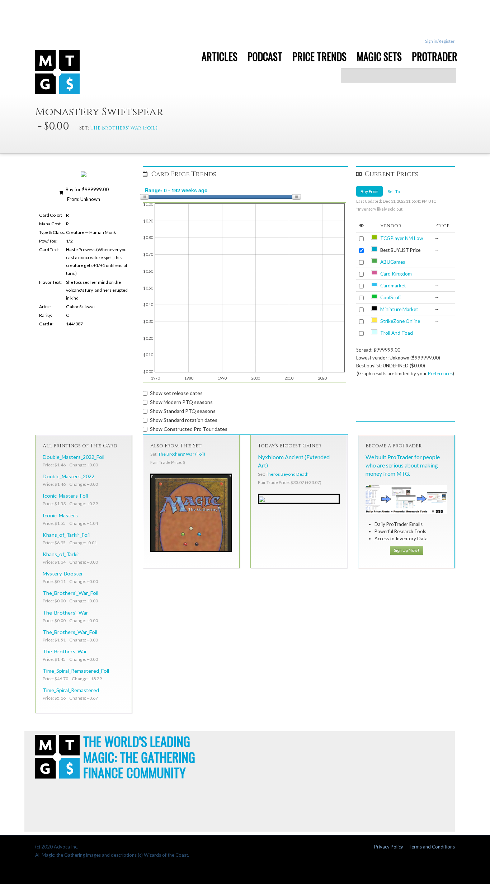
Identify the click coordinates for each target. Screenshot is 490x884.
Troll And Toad (396, 333)
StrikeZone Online (400, 321)
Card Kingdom (396, 274)
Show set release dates (176, 393)
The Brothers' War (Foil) (123, 127)
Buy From (369, 191)
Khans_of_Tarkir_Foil (66, 535)
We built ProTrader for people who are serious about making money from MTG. (403, 465)
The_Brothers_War (65, 651)
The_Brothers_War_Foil (70, 632)
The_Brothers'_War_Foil (70, 593)
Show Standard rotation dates (183, 420)
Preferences (440, 373)
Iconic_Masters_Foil (65, 496)
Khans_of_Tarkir (61, 554)
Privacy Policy (388, 847)
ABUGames (392, 262)
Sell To (394, 191)
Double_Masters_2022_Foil (73, 457)
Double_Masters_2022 (68, 476)
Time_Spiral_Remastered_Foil (76, 671)
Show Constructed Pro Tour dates (188, 429)
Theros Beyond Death (287, 474)
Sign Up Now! (406, 550)
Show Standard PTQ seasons (183, 411)
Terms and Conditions (432, 847)
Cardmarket (393, 285)
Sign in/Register (440, 41)
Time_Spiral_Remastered (71, 690)
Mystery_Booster (63, 573)
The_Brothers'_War (65, 613)
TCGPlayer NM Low (401, 238)
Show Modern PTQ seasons (181, 402)
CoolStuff (390, 297)
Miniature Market (399, 309)
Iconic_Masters (60, 515)
